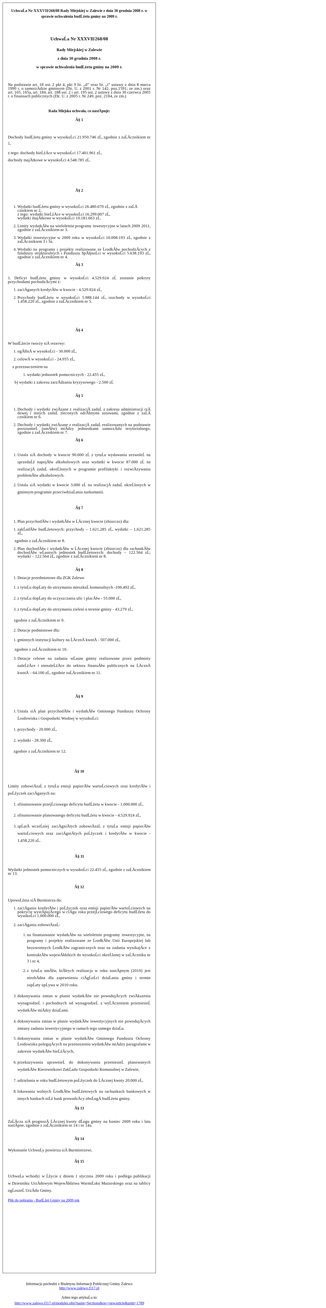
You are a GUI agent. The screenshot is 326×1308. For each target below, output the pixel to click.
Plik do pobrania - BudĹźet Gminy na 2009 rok (43, 1200)
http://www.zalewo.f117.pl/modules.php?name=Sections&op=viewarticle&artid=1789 (79, 1303)
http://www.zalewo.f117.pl (79, 1288)
